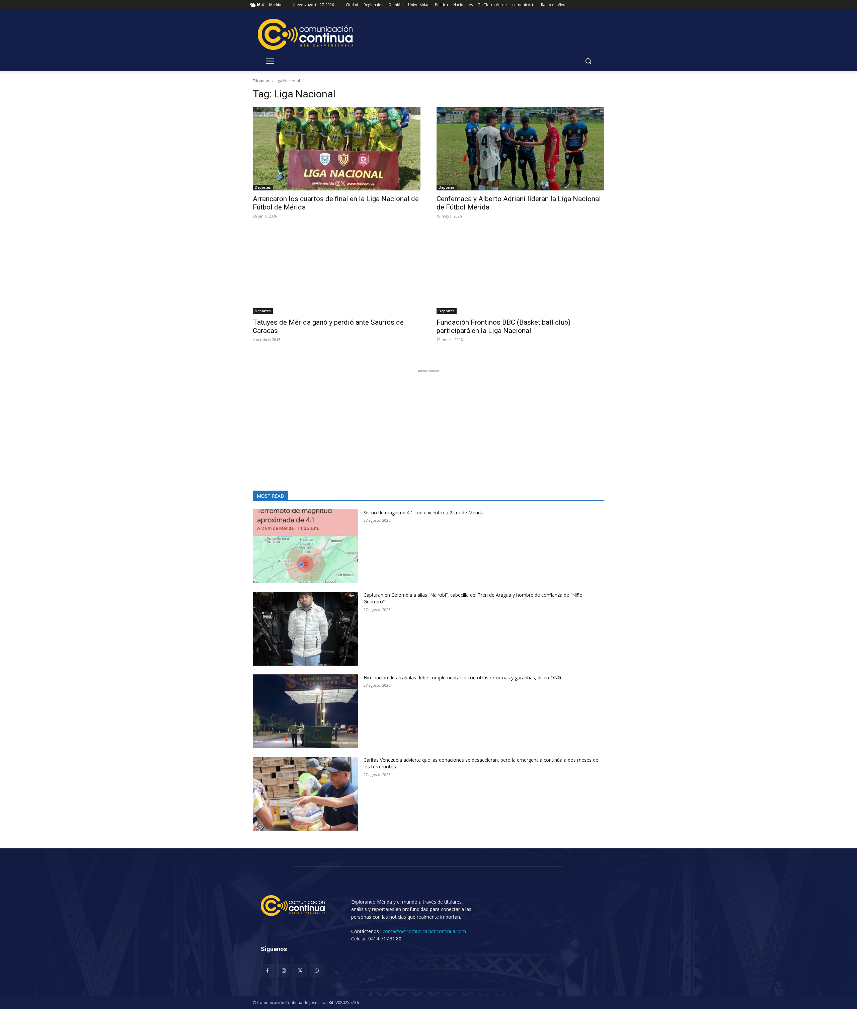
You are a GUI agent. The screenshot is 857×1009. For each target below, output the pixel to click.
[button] (588, 61)
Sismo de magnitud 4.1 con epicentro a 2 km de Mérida (423, 512)
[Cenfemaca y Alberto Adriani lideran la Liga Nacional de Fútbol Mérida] (520, 149)
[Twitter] (300, 970)
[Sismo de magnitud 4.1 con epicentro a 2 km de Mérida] (305, 546)
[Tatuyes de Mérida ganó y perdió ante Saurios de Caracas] (336, 272)
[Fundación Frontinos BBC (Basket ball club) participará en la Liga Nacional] (520, 272)
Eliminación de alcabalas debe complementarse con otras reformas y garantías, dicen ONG (462, 677)
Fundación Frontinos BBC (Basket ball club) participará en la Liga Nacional (503, 326)
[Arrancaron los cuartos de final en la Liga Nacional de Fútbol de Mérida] (336, 149)
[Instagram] (283, 970)
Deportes (263, 187)
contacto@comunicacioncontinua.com (424, 931)
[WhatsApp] (316, 970)
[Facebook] (267, 970)
